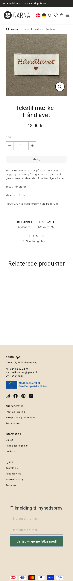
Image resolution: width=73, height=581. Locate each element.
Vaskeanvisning (15, 479)
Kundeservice (13, 473)
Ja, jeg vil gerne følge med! (37, 541)
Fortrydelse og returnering (21, 417)
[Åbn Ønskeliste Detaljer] (56, 15)
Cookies (10, 451)
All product (13, 29)
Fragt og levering (15, 412)
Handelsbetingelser (17, 445)
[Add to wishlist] (68, 279)
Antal (9, 136)
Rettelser (11, 485)
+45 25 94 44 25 (19, 369)
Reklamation (13, 423)
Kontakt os (12, 468)
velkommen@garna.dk (24, 372)
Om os (9, 440)
